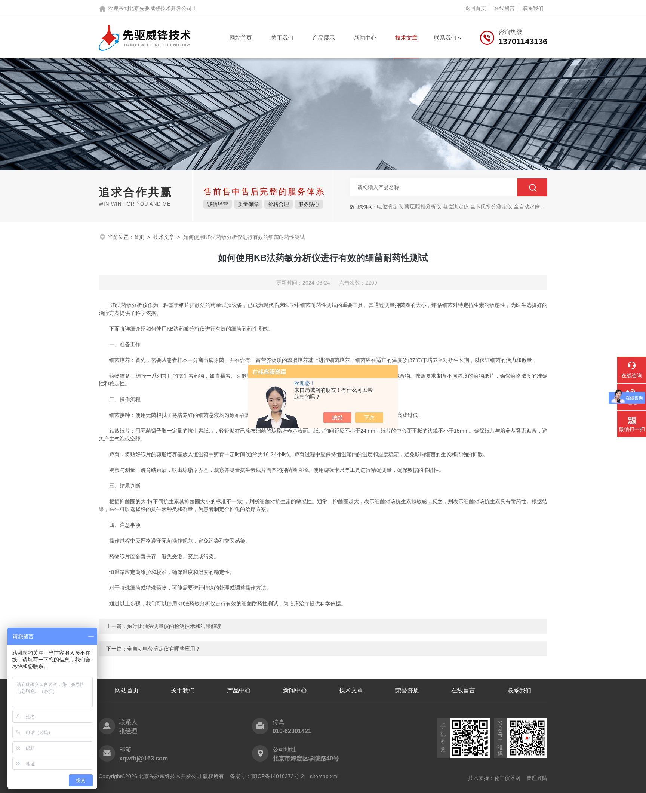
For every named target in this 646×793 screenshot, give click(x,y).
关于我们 (282, 37)
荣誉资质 (407, 690)
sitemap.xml (324, 776)
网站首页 (241, 37)
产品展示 (324, 37)
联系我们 (533, 8)
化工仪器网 (507, 778)
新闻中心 (365, 37)
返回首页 (475, 8)
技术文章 (406, 37)
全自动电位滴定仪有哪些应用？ (163, 649)
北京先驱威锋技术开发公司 (160, 8)
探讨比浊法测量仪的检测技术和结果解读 (174, 626)
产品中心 (239, 690)
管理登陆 (536, 778)
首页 (139, 237)
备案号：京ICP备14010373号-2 (267, 776)
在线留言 (504, 8)
